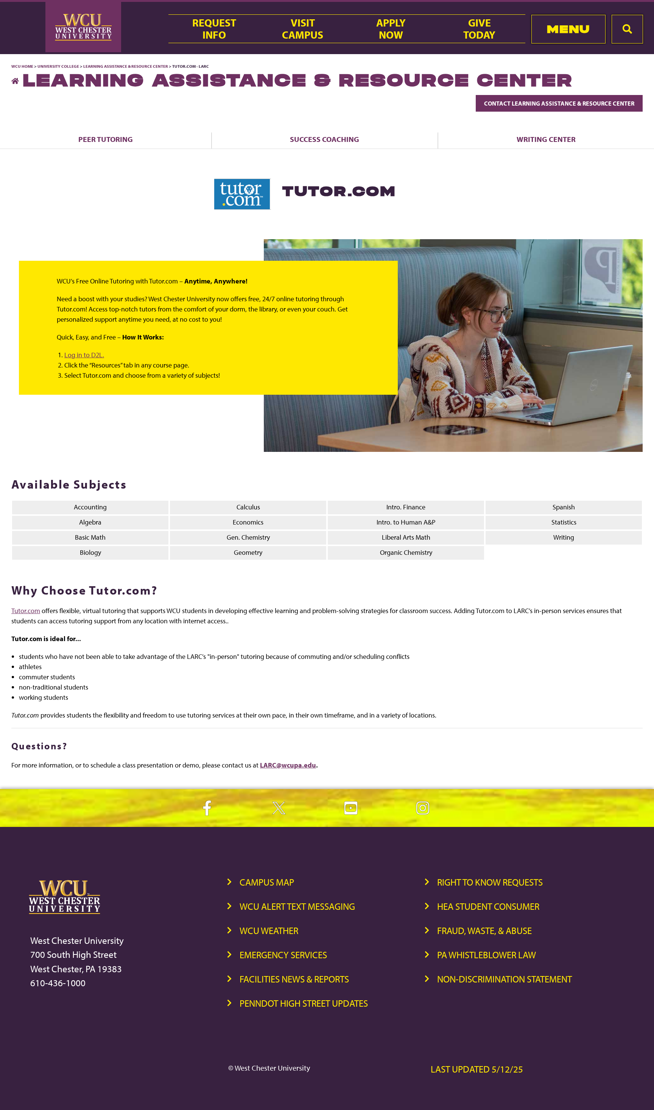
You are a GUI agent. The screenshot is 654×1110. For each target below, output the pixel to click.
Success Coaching (324, 139)
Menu (568, 29)
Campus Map (267, 882)
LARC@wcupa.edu (288, 765)
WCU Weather (269, 930)
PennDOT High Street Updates (304, 1003)
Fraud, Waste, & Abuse (484, 930)
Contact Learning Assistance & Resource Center (559, 103)
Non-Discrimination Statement (504, 979)
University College (58, 66)
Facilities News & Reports (294, 979)
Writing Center (546, 139)
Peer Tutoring (105, 139)
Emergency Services (283, 955)
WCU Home (22, 66)
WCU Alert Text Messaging (297, 906)
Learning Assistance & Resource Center (125, 66)
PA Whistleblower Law (486, 955)
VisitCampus (302, 29)
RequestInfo (214, 29)
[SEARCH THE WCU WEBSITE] (627, 29)
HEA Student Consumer (488, 906)
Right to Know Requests (490, 882)
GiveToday (479, 29)
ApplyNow (391, 29)
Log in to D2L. (84, 354)
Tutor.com (25, 610)
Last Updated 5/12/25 (477, 1069)
